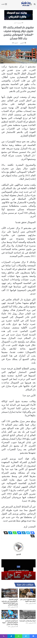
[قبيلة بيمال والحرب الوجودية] (27, 614)
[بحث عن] (35, 5)
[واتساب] (14, 532)
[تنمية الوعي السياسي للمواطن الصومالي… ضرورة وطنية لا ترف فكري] (9, 614)
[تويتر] (27, 532)
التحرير (22, 43)
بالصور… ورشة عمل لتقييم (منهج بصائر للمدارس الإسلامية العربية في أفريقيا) (18, 571)
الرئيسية (19, 23)
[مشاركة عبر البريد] (5, 532)
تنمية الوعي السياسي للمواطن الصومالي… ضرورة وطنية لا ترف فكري (10, 622)
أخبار (15, 23)
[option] (18, 569)
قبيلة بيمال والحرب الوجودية (28, 621)
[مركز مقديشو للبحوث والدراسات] (26, 4)
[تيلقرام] (10, 532)
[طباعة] (32, 536)
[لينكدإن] (23, 532)
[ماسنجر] (18, 532)
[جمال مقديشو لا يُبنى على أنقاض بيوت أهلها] (27, 593)
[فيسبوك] (32, 532)
